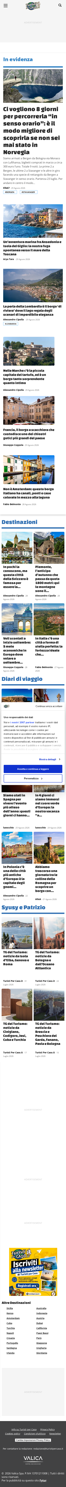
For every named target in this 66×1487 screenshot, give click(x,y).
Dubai (39, 1323)
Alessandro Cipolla (13, 319)
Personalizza (31, 778)
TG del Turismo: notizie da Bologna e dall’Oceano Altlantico (47, 960)
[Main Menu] (5, 5)
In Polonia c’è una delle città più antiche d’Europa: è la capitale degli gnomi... (14, 877)
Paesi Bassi (42, 1333)
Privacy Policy (47, 1429)
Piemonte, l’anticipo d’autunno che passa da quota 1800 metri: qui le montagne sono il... (47, 579)
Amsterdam (13, 1318)
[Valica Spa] (33, 1463)
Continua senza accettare (49, 706)
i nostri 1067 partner (22, 722)
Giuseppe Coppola (13, 444)
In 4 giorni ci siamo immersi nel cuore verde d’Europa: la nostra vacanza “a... (47, 805)
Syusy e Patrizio (23, 907)
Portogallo (12, 1343)
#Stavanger (28, 192)
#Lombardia (10, 324)
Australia (41, 1308)
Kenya (10, 1313)
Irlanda (10, 1352)
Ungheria (41, 1347)
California (41, 1328)
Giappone (41, 1343)
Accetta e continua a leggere (33, 769)
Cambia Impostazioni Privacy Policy (33, 1440)
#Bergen (10, 192)
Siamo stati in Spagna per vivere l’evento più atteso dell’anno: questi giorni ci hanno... (16, 805)
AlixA (38, 899)
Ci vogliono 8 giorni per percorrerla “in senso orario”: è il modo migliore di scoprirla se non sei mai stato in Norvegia (31, 130)
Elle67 (6, 187)
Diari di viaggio (22, 678)
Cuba (9, 1323)
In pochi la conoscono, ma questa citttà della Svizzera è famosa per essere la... (15, 577)
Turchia (11, 1328)
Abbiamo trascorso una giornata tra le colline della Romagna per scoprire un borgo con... (46, 879)
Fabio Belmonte (12, 504)
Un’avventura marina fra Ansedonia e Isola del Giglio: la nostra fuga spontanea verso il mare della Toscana (32, 248)
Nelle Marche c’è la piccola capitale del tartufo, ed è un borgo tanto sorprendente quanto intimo (24, 377)
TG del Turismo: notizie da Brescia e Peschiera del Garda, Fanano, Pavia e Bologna (47, 1033)
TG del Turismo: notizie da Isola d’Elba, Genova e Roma (16, 958)
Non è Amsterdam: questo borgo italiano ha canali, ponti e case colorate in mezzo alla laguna (28, 493)
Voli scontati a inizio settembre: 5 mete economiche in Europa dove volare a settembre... (17, 650)
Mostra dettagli (47, 759)
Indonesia (41, 1313)
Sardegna (12, 1347)
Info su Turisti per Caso (24, 1429)
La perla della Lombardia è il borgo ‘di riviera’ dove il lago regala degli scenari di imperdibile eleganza (32, 310)
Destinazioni (19, 522)
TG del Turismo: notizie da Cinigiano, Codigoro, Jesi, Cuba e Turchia (15, 1031)
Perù (38, 1338)
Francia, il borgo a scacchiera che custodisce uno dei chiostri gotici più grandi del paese (28, 434)
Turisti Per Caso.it (13, 980)
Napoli (10, 1333)
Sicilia (10, 1308)
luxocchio (8, 827)
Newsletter (55, 1433)
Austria (40, 1318)
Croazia (11, 1338)
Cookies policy (12, 1433)
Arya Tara (8, 259)
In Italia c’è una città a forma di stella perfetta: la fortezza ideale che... (48, 646)
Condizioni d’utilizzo (34, 1433)
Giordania (41, 1352)
